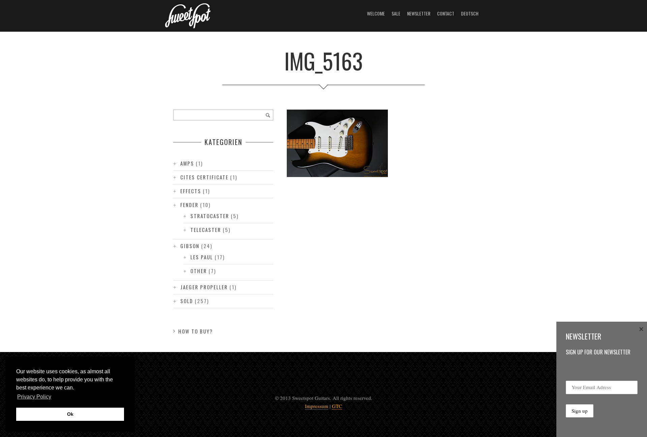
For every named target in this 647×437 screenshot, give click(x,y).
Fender (189, 204)
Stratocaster (209, 216)
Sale (396, 13)
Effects (190, 191)
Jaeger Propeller (204, 287)
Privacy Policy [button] (34, 397)
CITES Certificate (204, 177)
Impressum (316, 406)
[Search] (268, 115)
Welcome (376, 13)
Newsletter (418, 13)
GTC (337, 406)
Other (198, 270)
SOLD (186, 300)
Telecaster (205, 229)
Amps (187, 163)
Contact (445, 13)
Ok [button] (70, 414)
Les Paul (201, 257)
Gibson (189, 246)
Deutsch (470, 13)
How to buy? (195, 331)
